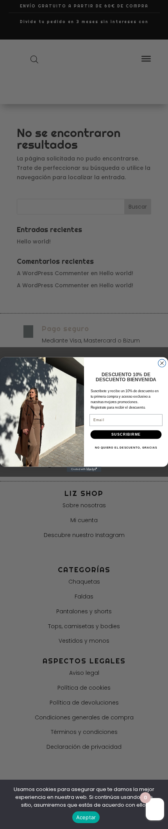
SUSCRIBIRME (126, 434)
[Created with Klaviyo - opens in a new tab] (84, 469)
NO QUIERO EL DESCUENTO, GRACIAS (126, 447)
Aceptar (86, 817)
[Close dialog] (162, 363)
